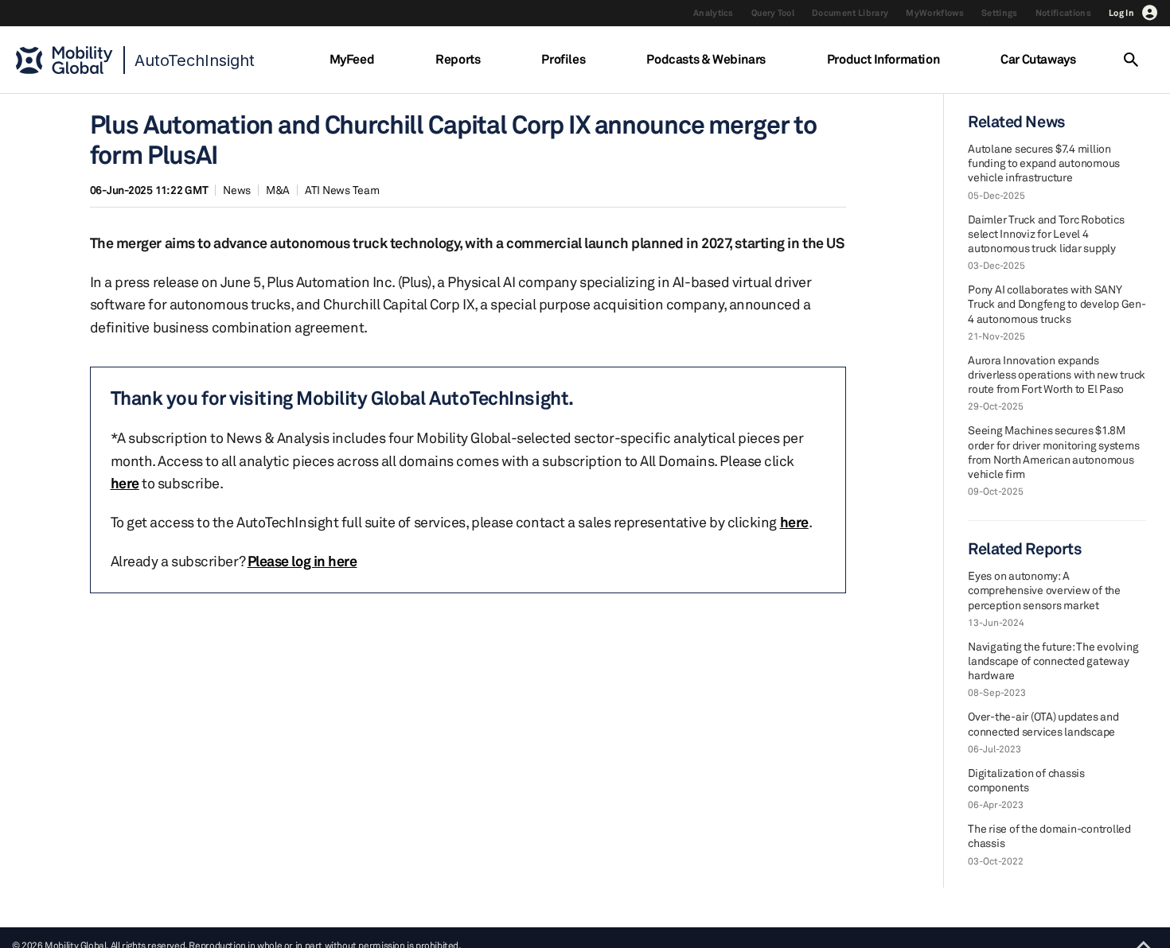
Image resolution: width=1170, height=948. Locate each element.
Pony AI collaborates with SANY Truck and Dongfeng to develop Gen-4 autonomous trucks (1057, 303)
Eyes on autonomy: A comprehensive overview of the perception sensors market (1044, 590)
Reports (457, 59)
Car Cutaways (1037, 59)
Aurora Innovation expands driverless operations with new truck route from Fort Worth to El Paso (1056, 374)
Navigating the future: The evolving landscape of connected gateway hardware (1053, 660)
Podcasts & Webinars (705, 59)
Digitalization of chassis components (1026, 780)
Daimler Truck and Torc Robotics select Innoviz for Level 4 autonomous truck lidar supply (1046, 233)
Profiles (563, 59)
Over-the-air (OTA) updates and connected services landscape (1043, 723)
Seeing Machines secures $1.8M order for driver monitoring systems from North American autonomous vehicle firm (1053, 451)
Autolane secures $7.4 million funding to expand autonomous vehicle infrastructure (1044, 163)
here (125, 482)
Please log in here (302, 560)
